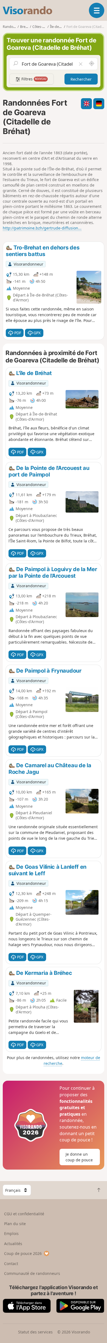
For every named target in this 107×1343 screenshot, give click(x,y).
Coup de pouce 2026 (23, 1253)
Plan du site (15, 1223)
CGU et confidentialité (24, 1213)
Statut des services (35, 1332)
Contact (11, 1263)
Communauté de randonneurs (32, 1273)
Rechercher (81, 79)
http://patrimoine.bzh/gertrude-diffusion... (42, 228)
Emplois (11, 1233)
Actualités (13, 1243)
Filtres (33, 79)
